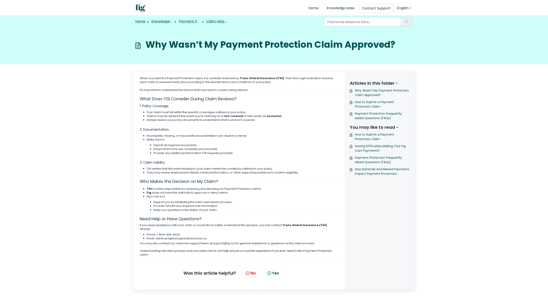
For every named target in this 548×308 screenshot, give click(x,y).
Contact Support (376, 8)
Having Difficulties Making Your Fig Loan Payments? (380, 148)
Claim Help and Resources (228, 21)
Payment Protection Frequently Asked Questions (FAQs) (378, 115)
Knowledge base (340, 8)
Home (313, 8)
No (253, 273)
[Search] (407, 22)
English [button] (402, 8)
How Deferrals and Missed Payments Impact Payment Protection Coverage (382, 171)
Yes (275, 273)
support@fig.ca (223, 243)
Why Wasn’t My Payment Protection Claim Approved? (382, 92)
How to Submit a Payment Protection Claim (374, 104)
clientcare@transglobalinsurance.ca (181, 238)
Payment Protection (196, 21)
